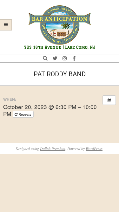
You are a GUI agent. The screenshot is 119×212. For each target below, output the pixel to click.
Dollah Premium (52, 148)
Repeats (24, 114)
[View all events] (109, 100)
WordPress (94, 148)
